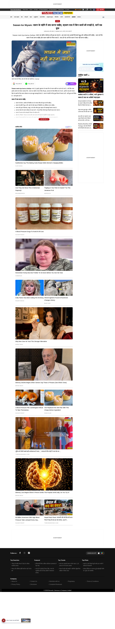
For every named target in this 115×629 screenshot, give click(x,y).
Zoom (31, 9)
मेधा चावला (52, 31)
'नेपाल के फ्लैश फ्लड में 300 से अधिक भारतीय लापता (20, 564)
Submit (99, 69)
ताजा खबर (16, 17)
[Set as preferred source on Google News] (70, 83)
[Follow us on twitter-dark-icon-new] (24, 553)
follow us (19, 83)
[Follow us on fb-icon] (20, 553)
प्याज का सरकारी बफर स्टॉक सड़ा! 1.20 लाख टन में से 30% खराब (69, 564)
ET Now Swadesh (43, 9)
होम (11, 17)
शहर (31, 17)
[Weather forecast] (87, 10)
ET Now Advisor (53, 9)
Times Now (25, 9)
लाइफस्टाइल (50, 17)
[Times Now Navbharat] (57, 13)
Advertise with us (54, 581)
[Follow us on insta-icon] (29, 553)
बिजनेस (56, 17)
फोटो (61, 17)
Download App (91, 553)
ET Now (36, 9)
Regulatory (71, 581)
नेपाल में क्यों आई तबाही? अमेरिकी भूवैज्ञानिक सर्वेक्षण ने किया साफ (69, 569)
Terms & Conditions (93, 581)
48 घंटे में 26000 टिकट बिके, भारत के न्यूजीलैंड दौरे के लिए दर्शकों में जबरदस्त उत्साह (44, 570)
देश (22, 17)
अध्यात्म (73, 17)
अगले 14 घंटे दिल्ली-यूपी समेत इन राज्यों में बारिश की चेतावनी (93, 564)
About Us (14, 581)
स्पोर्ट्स (26, 17)
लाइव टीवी (102, 9)
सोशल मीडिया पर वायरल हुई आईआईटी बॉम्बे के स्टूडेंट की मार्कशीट (93, 569)
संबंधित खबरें (82, 75)
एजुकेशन (36, 17)
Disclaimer (33, 584)
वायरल (79, 17)
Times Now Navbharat (15, 9)
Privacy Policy (16, 584)
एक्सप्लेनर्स (67, 17)
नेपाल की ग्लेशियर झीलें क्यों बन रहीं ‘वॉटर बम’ (21, 569)
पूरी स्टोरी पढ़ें (43, 119)
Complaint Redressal (55, 584)
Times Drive (61, 9)
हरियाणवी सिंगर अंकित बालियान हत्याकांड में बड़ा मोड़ (45, 564)
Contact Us (33, 581)
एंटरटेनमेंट (42, 17)
